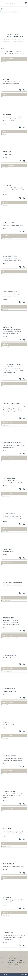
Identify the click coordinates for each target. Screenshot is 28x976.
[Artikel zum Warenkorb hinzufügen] (23, 90)
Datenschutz (23, 974)
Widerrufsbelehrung (14, 968)
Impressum (4, 974)
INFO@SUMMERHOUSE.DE (14, 960)
